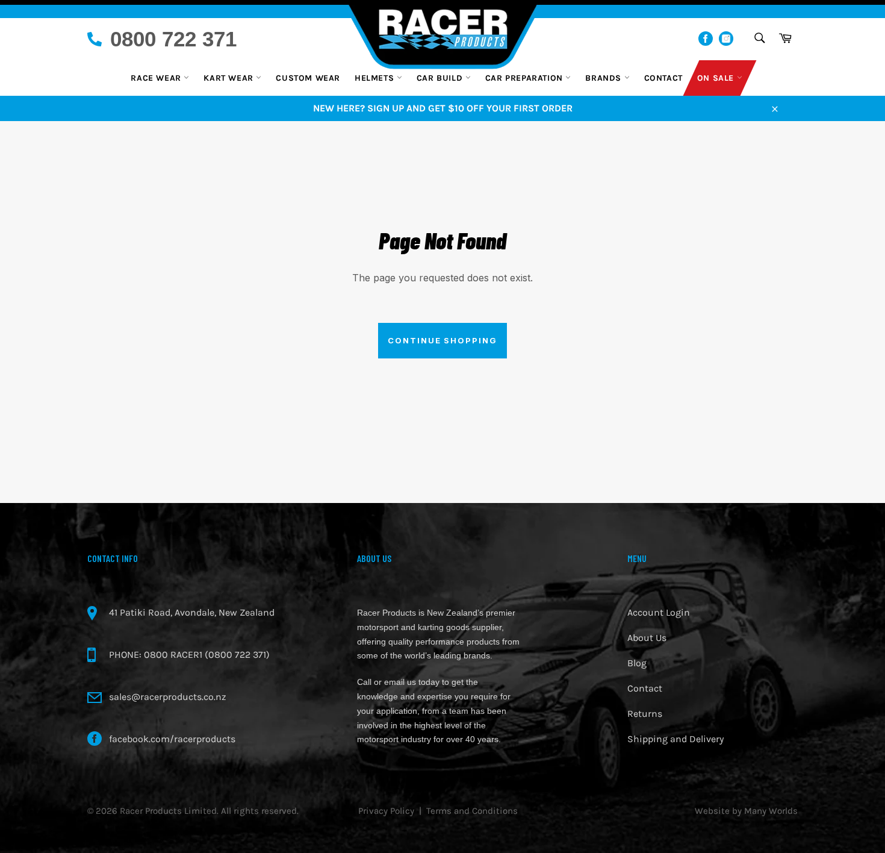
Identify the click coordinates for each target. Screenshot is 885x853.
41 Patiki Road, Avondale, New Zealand (192, 612)
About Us (646, 637)
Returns (644, 713)
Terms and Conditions (472, 810)
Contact (663, 78)
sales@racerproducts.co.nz (167, 696)
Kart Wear (229, 78)
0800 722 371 (173, 39)
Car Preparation (525, 78)
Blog (637, 663)
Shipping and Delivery (675, 739)
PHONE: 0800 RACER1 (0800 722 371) (189, 654)
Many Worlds (771, 810)
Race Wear (157, 78)
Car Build (441, 78)
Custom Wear (308, 78)
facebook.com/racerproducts (172, 739)
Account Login (658, 612)
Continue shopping (442, 340)
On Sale (717, 78)
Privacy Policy (386, 810)
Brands (604, 78)
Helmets (376, 78)
